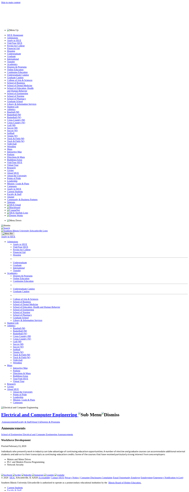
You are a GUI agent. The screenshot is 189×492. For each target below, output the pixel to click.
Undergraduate (14, 53)
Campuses (12, 186)
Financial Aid (13, 48)
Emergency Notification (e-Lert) (168, 477)
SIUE (12, 477)
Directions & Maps (16, 157)
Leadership (12, 181)
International (13, 59)
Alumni (10, 197)
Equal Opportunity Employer (126, 477)
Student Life (13, 106)
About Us (35, 422)
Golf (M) (11, 125)
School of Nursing (15, 96)
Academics (12, 64)
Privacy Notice (72, 477)
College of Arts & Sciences (19, 80)
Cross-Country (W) (16, 122)
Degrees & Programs (17, 67)
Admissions (12, 38)
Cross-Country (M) (16, 120)
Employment (147, 477)
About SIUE (13, 173)
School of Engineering (17, 93)
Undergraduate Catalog (18, 75)
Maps (9, 149)
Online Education (15, 69)
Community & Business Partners (22, 199)
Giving (10, 170)
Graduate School (15, 101)
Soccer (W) (12, 130)
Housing (11, 51)
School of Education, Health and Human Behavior (20, 89)
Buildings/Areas (14, 160)
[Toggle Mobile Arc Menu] (7, 233)
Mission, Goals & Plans (18, 183)
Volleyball (12, 144)
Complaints (107, 477)
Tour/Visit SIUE (20, 378)
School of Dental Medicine (19, 85)
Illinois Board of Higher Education (124, 482)
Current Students (15, 191)
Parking (10, 154)
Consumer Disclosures (90, 477)
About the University (17, 175)
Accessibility (44, 477)
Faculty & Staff (14, 194)
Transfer (11, 61)
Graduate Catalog (15, 77)
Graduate (11, 56)
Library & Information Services (21, 104)
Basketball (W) (14, 117)
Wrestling (11, 146)
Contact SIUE (57, 477)
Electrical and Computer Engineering (39, 414)
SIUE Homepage (15, 35)
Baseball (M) (13, 112)
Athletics (11, 109)
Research (11, 167)
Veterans (11, 202)
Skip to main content (10, 2)
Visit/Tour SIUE (14, 43)
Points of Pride (14, 178)
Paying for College (16, 45)
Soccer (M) (12, 128)
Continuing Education (17, 72)
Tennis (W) (12, 136)
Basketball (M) (14, 114)
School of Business (16, 83)
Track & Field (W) (15, 141)
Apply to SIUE (14, 40)
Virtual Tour (12, 165)
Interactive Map (14, 152)
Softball (10, 133)
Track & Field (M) (15, 138)
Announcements (9, 422)
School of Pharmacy (16, 99)
